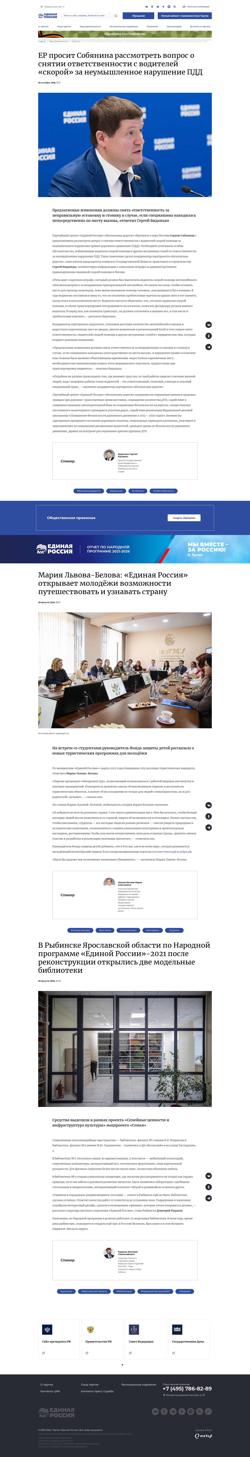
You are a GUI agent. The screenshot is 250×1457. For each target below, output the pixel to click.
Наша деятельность (90, 26)
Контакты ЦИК (50, 1391)
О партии (43, 26)
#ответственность (163, 491)
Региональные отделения (124, 26)
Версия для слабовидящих (198, 6)
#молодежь (152, 930)
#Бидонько (116, 491)
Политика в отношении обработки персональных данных (69, 1444)
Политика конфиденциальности (55, 1441)
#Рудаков (184, 1291)
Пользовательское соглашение (55, 1438)
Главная (42, 41)
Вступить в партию (200, 26)
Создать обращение (184, 517)
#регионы (105, 930)
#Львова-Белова (80, 930)
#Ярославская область (94, 1291)
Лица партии (64, 26)
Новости (76, 41)
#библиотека (124, 1291)
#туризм (174, 930)
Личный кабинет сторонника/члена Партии (184, 15)
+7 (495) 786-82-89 (187, 1389)
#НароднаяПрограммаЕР (155, 1291)
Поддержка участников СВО (125, 34)
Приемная (152, 26)
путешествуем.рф (164, 851)
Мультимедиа (174, 26)
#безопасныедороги (88, 491)
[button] (122, 1364)
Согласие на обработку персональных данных (62, 1446)
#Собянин (138, 491)
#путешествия (128, 930)
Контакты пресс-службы (97, 1391)
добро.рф (185, 851)
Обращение (138, 15)
